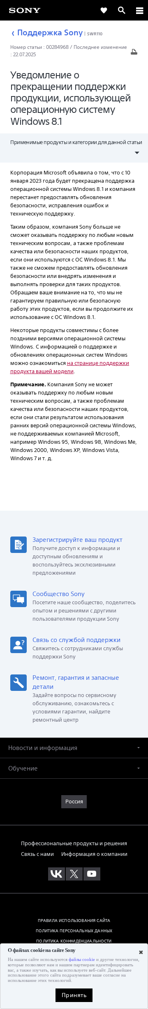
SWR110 (94, 33)
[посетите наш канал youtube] (91, 874)
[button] (74, 748)
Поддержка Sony (50, 32)
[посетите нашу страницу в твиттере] (74, 874)
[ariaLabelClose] (139, 10)
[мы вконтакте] (56, 874)
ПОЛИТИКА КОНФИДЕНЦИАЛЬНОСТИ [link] (73, 940)
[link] (24, 10)
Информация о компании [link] (94, 854)
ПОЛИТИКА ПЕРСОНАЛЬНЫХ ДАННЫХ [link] (74, 930)
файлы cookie (82, 959)
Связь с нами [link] (37, 854)
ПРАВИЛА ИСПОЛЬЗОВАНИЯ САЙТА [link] (74, 920)
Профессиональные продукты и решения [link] (74, 843)
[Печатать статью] (134, 54)
